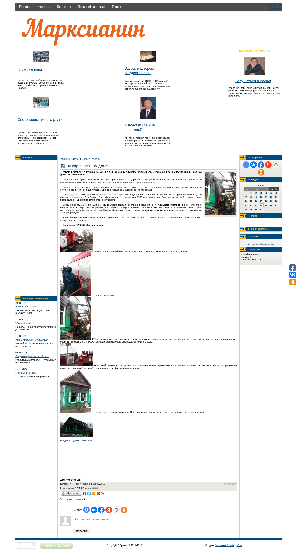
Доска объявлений (91, 6)
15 (251, 201)
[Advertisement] (35, 228)
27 (276, 205)
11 (266, 197)
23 (256, 205)
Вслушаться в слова (252, 81)
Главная (25, 6)
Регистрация (255, 157)
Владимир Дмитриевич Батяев (32, 356)
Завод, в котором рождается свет (139, 70)
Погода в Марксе (274, 6)
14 (246, 201)
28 (246, 209)
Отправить (81, 531)
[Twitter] (89, 493)
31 (261, 209)
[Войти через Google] (116, 509)
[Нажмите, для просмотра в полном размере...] (220, 214)
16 (256, 201)
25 (266, 205)
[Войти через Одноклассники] (124, 510)
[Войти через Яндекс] (108, 510)
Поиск (116, 6)
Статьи (75, 159)
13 (276, 197)
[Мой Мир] (98, 493)
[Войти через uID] (86, 510)
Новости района (91, 159)
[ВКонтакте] (84, 493)
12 (271, 197)
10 (261, 197)
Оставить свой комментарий (261, 244)
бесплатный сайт (224, 545)
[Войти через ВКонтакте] (94, 510)
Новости (44, 6)
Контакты (64, 6)
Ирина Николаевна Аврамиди (31, 339)
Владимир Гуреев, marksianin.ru (77, 440)
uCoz (239, 545)
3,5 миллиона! (30, 70)
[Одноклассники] (94, 493)
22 (251, 205)
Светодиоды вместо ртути (40, 119)
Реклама (27, 157)
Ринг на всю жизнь (25, 372)
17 (261, 201)
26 (271, 205)
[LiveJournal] (103, 493)
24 (261, 205)
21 (246, 205)
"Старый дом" (23, 323)
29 (251, 209)
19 (271, 201)
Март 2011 (261, 185)
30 (256, 209)
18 (266, 201)
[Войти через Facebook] (101, 510)
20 (276, 201)
